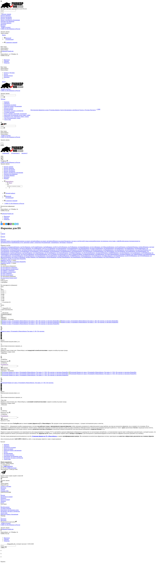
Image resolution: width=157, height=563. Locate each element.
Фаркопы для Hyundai (31, 247)
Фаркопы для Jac (29, 251)
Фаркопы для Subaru (78, 248)
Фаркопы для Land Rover (136, 250)
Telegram (6, 61)
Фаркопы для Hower (9, 254)
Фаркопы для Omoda (113, 255)
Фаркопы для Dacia (21, 253)
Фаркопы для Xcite (114, 257)
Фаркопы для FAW (82, 251)
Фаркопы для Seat (114, 248)
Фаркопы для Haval (138, 247)
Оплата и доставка (6, 486)
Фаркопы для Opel (66, 250)
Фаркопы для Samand (78, 247)
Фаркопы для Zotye (8, 248)
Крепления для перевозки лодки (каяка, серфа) (107, 241)
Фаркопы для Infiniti (60, 251)
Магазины (3, 520)
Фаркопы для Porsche (10, 250)
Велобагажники (8, 453)
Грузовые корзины (89, 241)
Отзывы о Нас (5, 490)
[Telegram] (18, 224)
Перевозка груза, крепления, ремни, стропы (26, 242)
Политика (3, 518)
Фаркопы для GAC (47, 254)
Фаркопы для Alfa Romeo (83, 253)
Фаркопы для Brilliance (69, 253)
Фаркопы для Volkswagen (102, 247)
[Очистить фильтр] (2, 316)
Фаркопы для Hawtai (23, 255)
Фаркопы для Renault (135, 248)
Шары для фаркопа (84, 254)
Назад (10, 183)
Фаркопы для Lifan (114, 250)
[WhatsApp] (13, 224)
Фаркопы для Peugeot (44, 250)
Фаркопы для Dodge (135, 251)
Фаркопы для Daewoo (10, 253)
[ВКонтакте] (2, 224)
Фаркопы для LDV (124, 250)
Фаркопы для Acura (129, 253)
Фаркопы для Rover (80, 255)
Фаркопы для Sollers (102, 255)
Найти (2, 547)
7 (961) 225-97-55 (8, 466)
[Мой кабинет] (1, 141)
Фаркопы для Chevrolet (96, 253)
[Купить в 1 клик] (1, 328)
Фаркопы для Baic (25, 257)
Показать (3, 317)
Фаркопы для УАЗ (67, 247)
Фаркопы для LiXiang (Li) (13, 257)
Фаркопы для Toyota (114, 247)
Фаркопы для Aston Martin (106, 254)
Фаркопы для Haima (92, 251)
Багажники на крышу (10, 447)
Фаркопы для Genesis (12, 255)
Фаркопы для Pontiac (21, 250)
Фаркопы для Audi (31, 248)
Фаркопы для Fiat (42, 247)
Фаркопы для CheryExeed (22, 254)
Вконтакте (7, 59)
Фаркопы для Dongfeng (35, 254)
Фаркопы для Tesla (91, 255)
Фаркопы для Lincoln (46, 255)
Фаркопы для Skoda (103, 248)
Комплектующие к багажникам (9, 241)
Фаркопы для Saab (124, 248)
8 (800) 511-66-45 (5, 27)
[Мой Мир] (6, 224)
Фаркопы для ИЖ (94, 254)
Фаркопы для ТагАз (89, 247)
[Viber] (11, 224)
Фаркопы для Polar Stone (58, 257)
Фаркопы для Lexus (32, 250)
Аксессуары (10, 242)
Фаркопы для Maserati (58, 255)
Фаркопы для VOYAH (138, 255)
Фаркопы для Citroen (33, 253)
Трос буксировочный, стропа (46, 242)
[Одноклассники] (4, 224)
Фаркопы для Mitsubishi (78, 250)
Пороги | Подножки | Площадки (64, 242)
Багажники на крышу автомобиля (27, 241)
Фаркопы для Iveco (39, 251)
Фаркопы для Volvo (19, 247)
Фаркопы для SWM (81, 257)
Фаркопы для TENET (103, 257)
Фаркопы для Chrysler (45, 253)
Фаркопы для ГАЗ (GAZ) (43, 248)
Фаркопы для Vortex (55, 248)
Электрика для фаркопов (7, 247)
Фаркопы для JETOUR (125, 255)
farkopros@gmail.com (7, 51)
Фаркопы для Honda (71, 251)
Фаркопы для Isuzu (49, 251)
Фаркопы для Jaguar (34, 255)
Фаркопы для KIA (9, 251)
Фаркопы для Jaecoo (92, 257)
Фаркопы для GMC (103, 251)
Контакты (3, 488)
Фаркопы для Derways (20, 248)
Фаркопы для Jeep (19, 251)
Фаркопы (6, 444)
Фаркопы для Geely (114, 251)
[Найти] (2, 12)
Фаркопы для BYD (140, 253)
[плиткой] (1, 279)
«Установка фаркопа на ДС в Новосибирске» (44, 436)
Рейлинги (6, 446)
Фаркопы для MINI (69, 255)
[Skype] (15, 224)
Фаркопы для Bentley (119, 254)
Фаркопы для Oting (70, 257)
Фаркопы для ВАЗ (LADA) (54, 247)
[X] (8, 224)
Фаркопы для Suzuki (67, 248)
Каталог (3, 495)
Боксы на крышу (8, 449)
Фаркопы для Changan (57, 253)
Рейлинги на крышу (59, 241)
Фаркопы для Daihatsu (143, 254)
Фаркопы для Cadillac (131, 254)
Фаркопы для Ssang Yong (91, 248)
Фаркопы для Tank (35, 257)
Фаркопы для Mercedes (91, 250)
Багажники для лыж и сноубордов (74, 241)
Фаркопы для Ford (125, 251)
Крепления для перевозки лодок (13, 456)
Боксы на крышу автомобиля (45, 241)
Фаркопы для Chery (119, 253)
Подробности (4, 364)
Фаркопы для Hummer (126, 247)
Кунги (5, 452)
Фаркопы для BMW (108, 253)
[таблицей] (3, 279)
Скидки (3, 489)
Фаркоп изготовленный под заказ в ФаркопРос (66, 254)
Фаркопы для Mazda (103, 250)
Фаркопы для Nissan (55, 250)
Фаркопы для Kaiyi (46, 257)
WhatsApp (6, 62)
